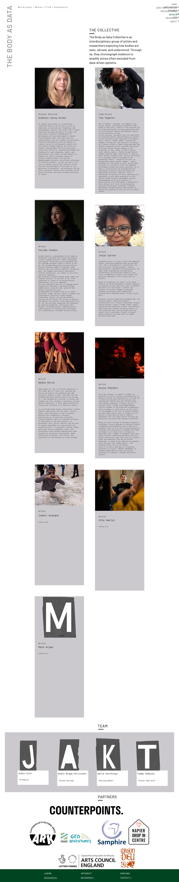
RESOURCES (171, 18)
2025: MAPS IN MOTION (166, 7)
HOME (174, 4)
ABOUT (173, 21)
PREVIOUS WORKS (168, 11)
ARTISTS (173, 14)
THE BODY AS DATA (9, 36)
